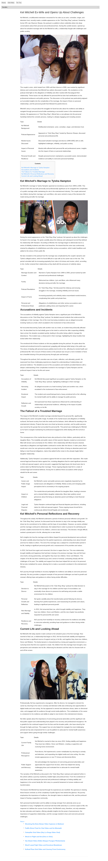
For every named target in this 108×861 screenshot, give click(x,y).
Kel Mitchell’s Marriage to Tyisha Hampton (35, 167)
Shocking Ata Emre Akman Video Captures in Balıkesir (44, 824)
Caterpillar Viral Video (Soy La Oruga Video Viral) (42, 832)
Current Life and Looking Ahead (32, 176)
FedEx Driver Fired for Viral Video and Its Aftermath (43, 828)
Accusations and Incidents (30, 170)
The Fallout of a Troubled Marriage (33, 172)
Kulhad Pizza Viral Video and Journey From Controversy (45, 849)
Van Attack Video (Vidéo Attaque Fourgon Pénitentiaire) (45, 841)
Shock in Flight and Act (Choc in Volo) (39, 836)
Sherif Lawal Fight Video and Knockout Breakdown (43, 845)
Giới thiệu (11, 2)
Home (4, 2)
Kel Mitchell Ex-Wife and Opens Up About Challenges (52, 12)
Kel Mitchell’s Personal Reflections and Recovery (37, 174)
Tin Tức (18, 2)
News (22, 821)
